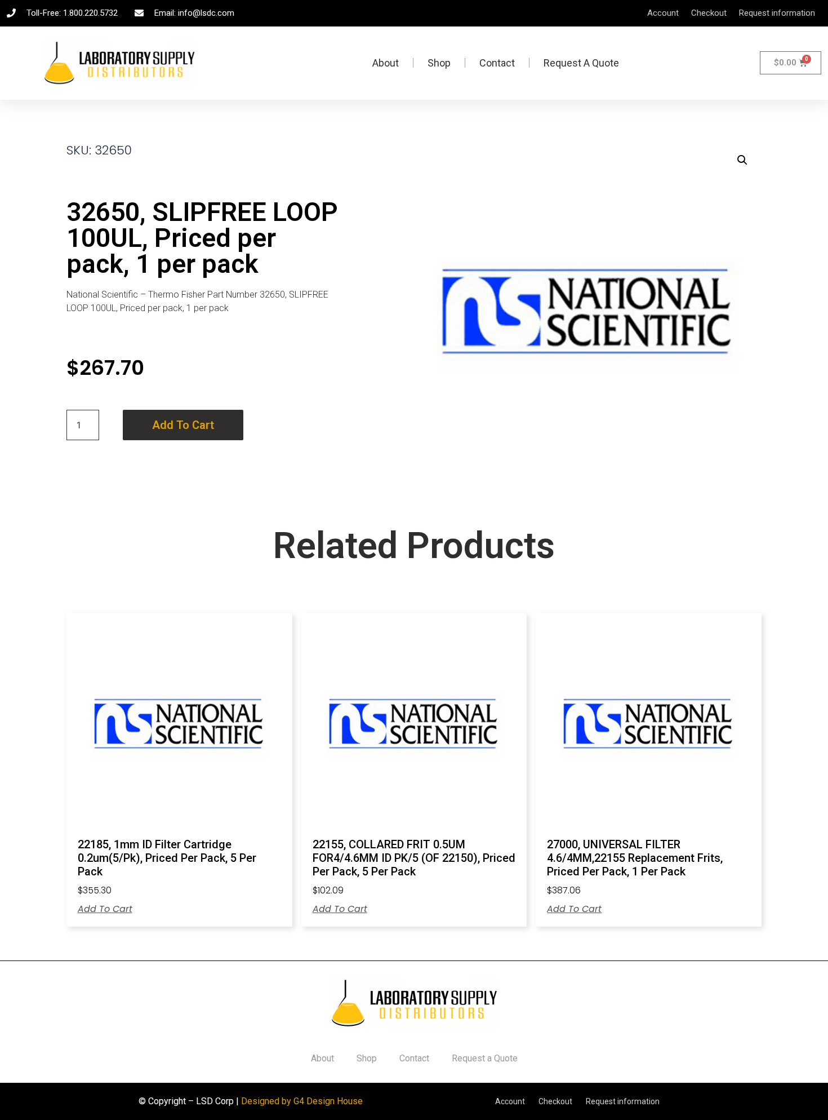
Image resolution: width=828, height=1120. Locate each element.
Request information (777, 13)
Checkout (709, 13)
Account (663, 13)
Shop (439, 63)
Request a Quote (581, 63)
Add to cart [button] (105, 909)
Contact (497, 63)
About (385, 63)
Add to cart (183, 425)
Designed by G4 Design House (302, 1101)
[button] (742, 160)
